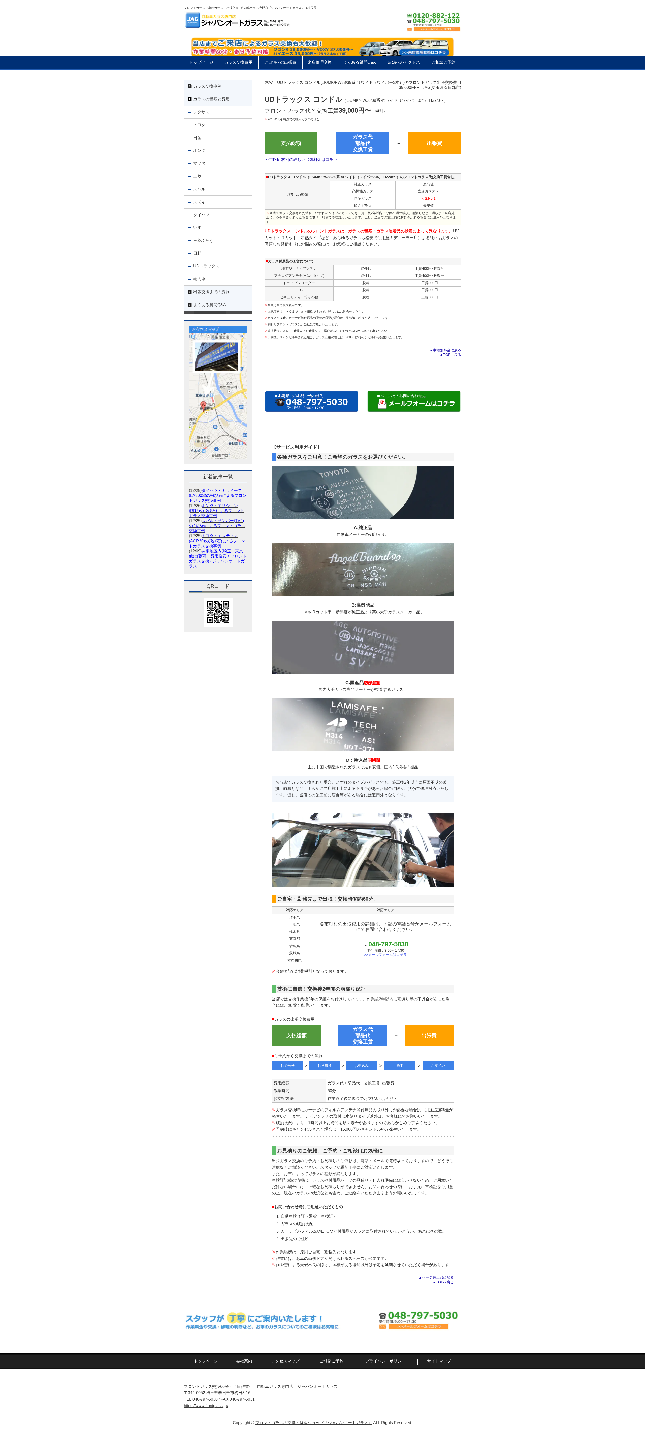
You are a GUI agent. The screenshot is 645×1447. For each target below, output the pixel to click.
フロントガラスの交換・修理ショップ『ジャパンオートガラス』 (313, 1423)
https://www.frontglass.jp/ (206, 1406)
